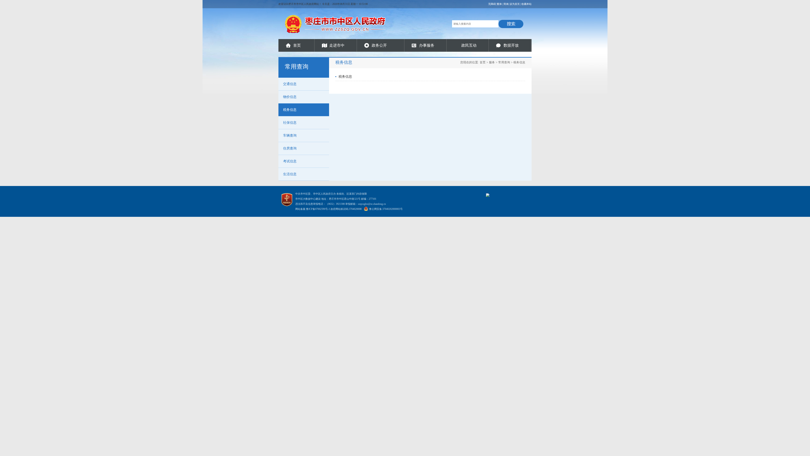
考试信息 (290, 161)
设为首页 (515, 4)
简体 (506, 4)
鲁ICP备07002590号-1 (318, 209)
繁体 (499, 4)
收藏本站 (526, 4)
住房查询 (290, 148)
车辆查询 (290, 135)
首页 (297, 45)
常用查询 (504, 62)
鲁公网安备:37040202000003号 (386, 209)
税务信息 (290, 109)
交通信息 (290, 84)
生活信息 (290, 174)
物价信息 (290, 97)
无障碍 (492, 4)
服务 (492, 62)
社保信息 (290, 122)
